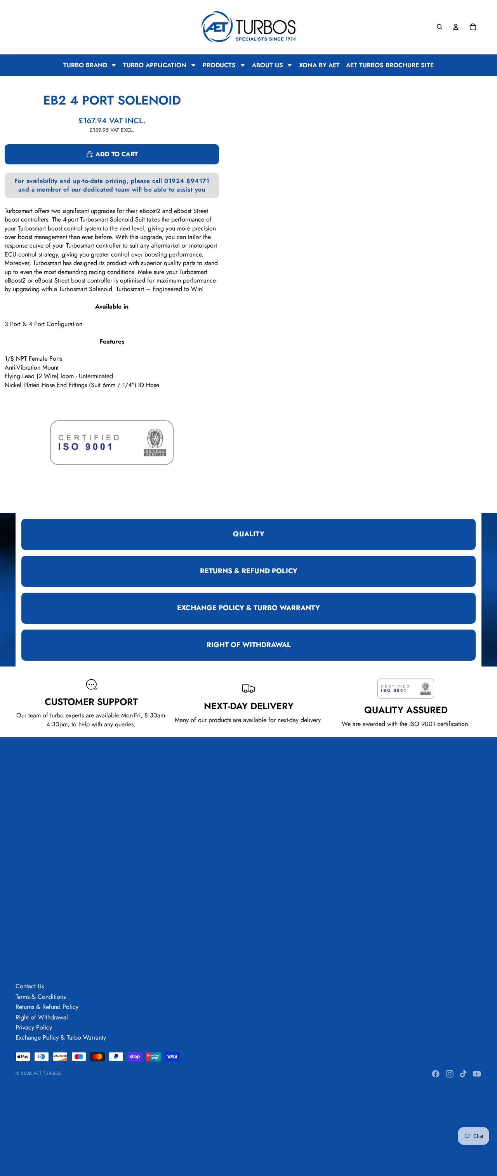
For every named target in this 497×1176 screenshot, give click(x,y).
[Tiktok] (463, 1073)
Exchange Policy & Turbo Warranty (61, 1037)
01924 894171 (186, 180)
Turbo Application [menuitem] (154, 65)
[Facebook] (435, 1073)
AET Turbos (46, 1073)
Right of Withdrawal (42, 1017)
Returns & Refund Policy (47, 1006)
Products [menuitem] (219, 65)
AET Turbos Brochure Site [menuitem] (390, 65)
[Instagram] (449, 1073)
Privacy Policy (34, 1027)
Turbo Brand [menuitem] (85, 65)
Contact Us (30, 986)
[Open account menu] (455, 26)
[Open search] (439, 26)
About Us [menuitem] (267, 65)
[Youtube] (476, 1073)
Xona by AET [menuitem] (319, 65)
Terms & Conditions (41, 996)
